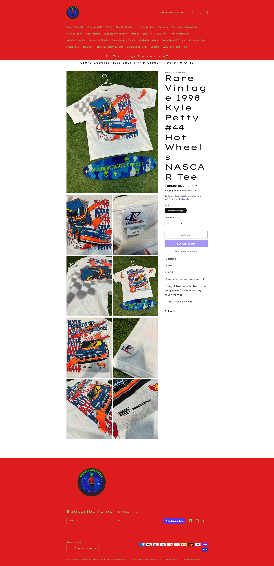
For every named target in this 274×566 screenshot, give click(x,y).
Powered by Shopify (101, 559)
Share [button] (171, 311)
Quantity (169, 217)
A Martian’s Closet (82, 559)
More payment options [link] (186, 251)
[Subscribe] (119, 520)
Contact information (191, 559)
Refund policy (120, 559)
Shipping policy (171, 559)
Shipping (169, 190)
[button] (192, 12)
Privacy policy (136, 559)
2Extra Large (177, 211)
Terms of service (153, 559)
